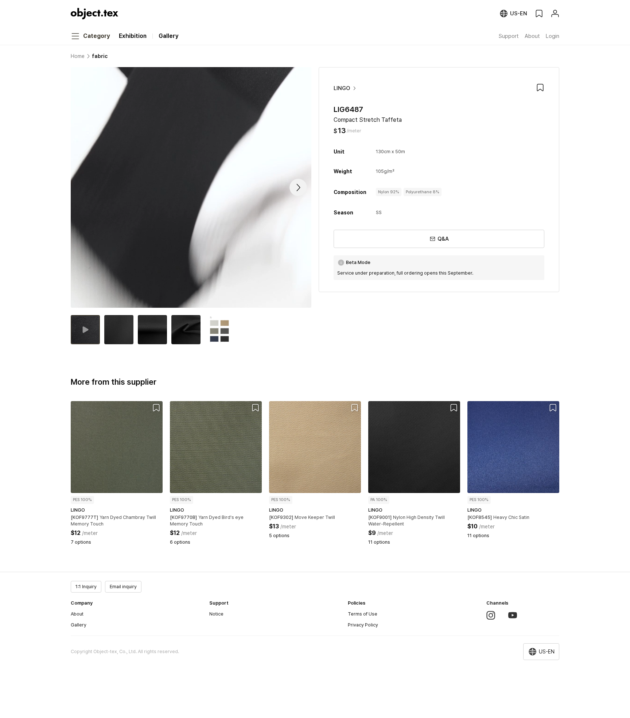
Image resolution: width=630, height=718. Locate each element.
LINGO (342, 88)
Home (78, 56)
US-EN (547, 652)
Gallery (78, 625)
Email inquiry (123, 586)
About (77, 614)
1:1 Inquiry (86, 586)
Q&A (443, 239)
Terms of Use (362, 614)
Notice (216, 614)
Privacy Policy (363, 625)
